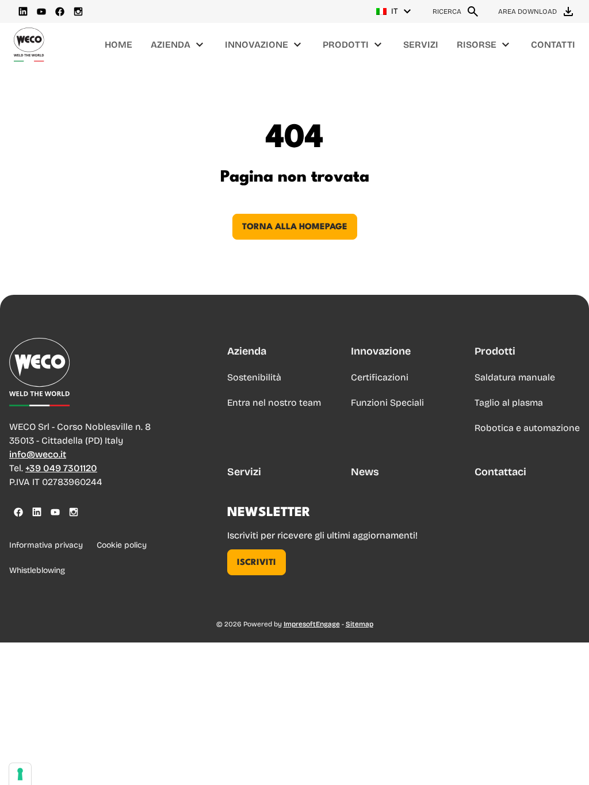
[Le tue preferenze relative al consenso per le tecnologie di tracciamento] (20, 774)
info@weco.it (37, 454)
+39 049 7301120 (61, 468)
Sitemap (359, 624)
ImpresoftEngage (312, 624)
